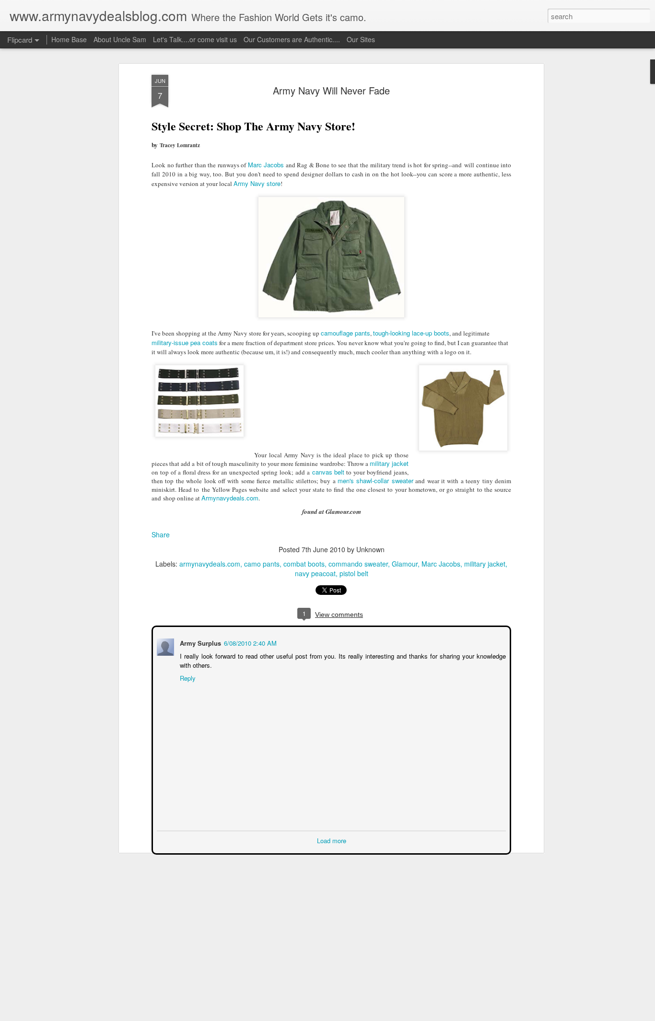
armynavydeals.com (209, 564)
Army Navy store (257, 183)
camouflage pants (345, 332)
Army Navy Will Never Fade (331, 90)
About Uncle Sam (120, 39)
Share (161, 534)
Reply (187, 677)
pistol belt (353, 573)
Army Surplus (199, 642)
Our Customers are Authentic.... (292, 39)
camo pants (262, 564)
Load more (331, 839)
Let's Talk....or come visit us (195, 39)
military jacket (389, 463)
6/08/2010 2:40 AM (249, 642)
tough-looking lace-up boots (411, 332)
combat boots (304, 564)
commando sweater (358, 564)
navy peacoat (315, 573)
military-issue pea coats (185, 342)
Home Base (69, 39)
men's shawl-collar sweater (375, 480)
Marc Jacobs (266, 164)
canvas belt (327, 471)
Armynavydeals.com (229, 497)
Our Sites (361, 39)
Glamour (405, 564)
